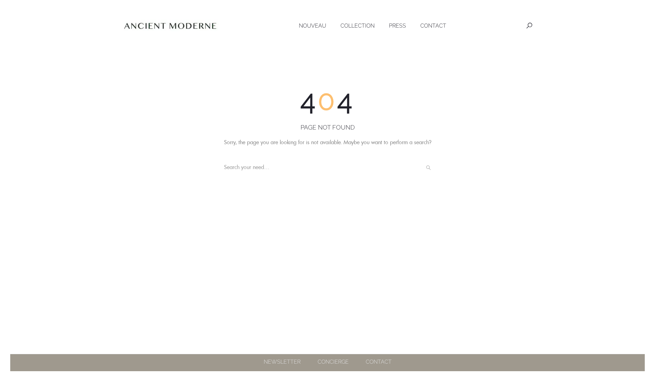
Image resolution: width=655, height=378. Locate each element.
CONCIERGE (333, 362)
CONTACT (433, 25)
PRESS (397, 25)
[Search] (428, 167)
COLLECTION (357, 25)
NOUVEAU (312, 25)
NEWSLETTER (282, 362)
